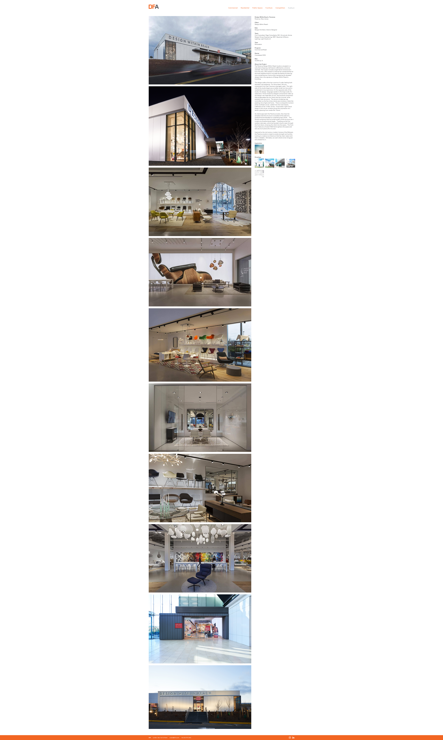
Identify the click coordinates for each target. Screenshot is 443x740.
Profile (290, 8)
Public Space (257, 8)
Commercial (233, 8)
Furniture (269, 8)
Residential (245, 8)
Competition (280, 8)
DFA (150, 737)
